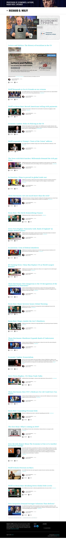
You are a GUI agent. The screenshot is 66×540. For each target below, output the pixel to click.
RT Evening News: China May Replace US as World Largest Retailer (31, 266)
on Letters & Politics (19, 76)
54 (27, 517)
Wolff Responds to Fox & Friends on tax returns (27, 89)
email (12, 534)
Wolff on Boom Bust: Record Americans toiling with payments (32, 106)
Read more (42, 92)
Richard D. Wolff (18, 10)
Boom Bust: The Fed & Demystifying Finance (25, 213)
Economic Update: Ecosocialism (20, 357)
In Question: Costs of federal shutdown (23, 248)
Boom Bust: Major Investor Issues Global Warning (27, 304)
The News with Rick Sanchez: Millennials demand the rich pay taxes (32, 159)
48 (16, 517)
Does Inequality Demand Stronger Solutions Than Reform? (31, 504)
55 (29, 517)
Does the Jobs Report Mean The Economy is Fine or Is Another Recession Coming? (32, 445)
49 (18, 517)
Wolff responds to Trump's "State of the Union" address (30, 141)
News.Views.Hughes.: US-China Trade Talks (25, 376)
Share (17, 82)
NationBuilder (56, 534)
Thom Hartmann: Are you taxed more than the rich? (29, 196)
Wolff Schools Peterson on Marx (21, 468)
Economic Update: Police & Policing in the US (26, 124)
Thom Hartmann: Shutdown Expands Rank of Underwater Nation (31, 339)
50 (20, 517)
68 (34, 517)
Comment (11, 82)
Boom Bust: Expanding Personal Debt (23, 411)
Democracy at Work (15, 528)
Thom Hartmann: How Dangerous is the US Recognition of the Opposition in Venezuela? (32, 284)
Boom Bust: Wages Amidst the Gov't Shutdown (26, 321)
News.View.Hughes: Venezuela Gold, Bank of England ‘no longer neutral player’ (30, 229)
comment (25, 477)
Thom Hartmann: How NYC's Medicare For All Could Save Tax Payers (32, 393)
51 (22, 517)
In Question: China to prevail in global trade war (27, 177)
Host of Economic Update (33, 27)
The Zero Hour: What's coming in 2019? (23, 427)
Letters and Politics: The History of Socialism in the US (30, 45)
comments (11, 151)
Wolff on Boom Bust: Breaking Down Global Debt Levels (30, 486)
